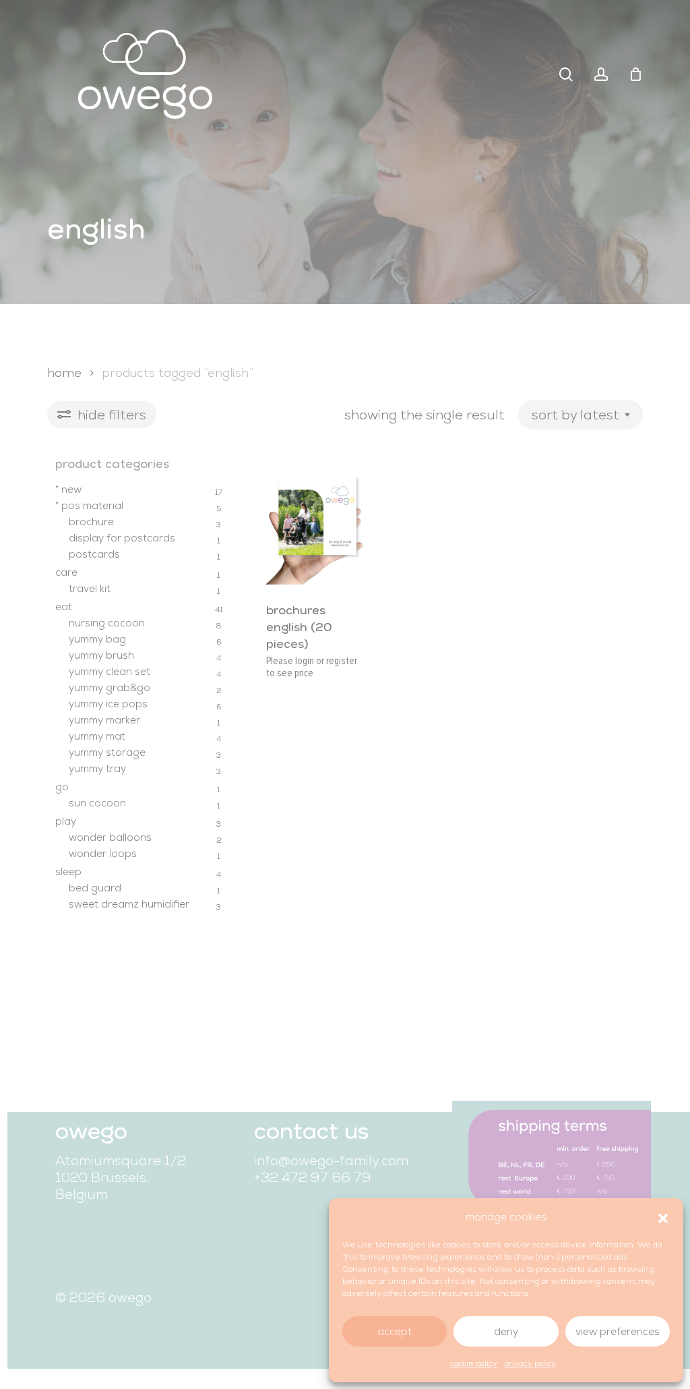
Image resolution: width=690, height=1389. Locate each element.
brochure (91, 522)
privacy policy (530, 1363)
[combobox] (580, 415)
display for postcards (122, 538)
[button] (663, 1217)
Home (64, 372)
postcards (94, 554)
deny (506, 1331)
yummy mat (97, 736)
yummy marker (104, 720)
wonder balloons (110, 837)
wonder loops (103, 854)
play (65, 821)
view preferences (617, 1331)
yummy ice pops (108, 704)
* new (68, 489)
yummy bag (97, 639)
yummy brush (101, 655)
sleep (68, 872)
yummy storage (107, 752)
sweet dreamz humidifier (129, 904)
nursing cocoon (107, 623)
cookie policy (473, 1363)
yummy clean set (109, 672)
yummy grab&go (109, 688)
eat (63, 607)
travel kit (90, 589)
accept (394, 1331)
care (66, 572)
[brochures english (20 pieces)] (312, 522)
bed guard (95, 888)
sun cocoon (97, 803)
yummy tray (97, 769)
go (62, 787)
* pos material (89, 506)
